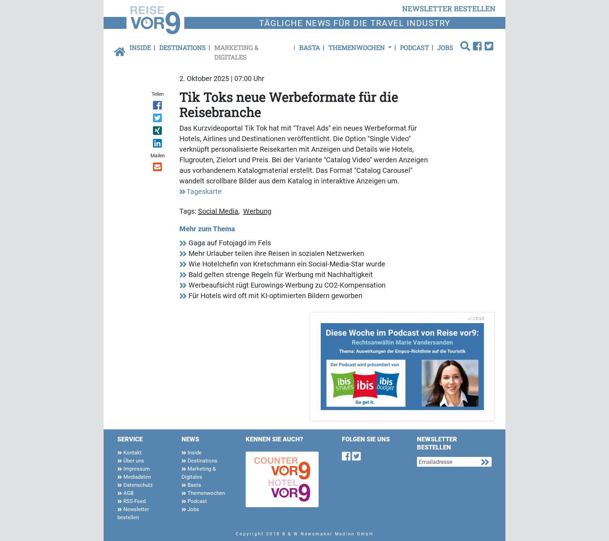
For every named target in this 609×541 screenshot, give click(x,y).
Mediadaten (136, 477)
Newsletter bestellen (133, 513)
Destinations (182, 47)
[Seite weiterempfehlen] (158, 168)
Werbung (257, 211)
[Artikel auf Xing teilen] (158, 132)
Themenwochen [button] (357, 47)
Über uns (133, 461)
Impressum (136, 469)
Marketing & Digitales (236, 52)
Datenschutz (137, 485)
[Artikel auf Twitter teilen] (158, 119)
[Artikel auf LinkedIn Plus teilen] (158, 144)
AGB (128, 493)
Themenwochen (205, 493)
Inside (140, 47)
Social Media (218, 211)
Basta (309, 47)
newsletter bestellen (449, 8)
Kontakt (132, 452)
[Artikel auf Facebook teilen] (158, 106)
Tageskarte (204, 191)
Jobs (445, 47)
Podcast (414, 47)
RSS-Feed (134, 501)
